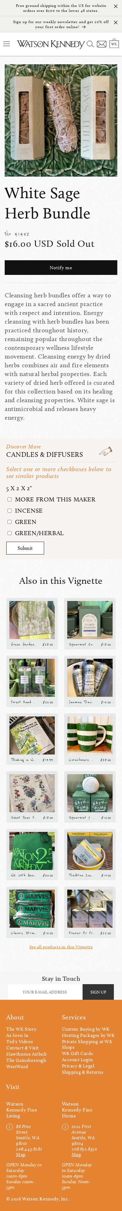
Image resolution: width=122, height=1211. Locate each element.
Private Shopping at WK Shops (87, 1044)
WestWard (17, 1066)
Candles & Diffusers (44, 454)
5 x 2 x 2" (19, 488)
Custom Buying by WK (86, 1029)
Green (25, 521)
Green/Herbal (38, 533)
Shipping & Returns (83, 1072)
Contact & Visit (22, 1048)
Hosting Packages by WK (88, 1035)
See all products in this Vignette (61, 947)
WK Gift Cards (77, 1053)
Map (21, 1154)
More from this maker (54, 499)
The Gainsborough (26, 1060)
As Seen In (17, 1035)
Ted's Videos (19, 1041)
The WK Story (21, 1029)
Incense (28, 510)
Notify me (61, 268)
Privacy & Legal (78, 1066)
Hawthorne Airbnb (26, 1054)
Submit (25, 548)
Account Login (77, 1059)
